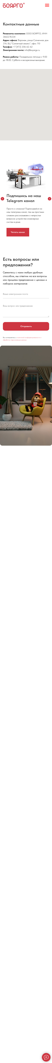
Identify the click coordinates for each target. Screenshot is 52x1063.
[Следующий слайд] (49, 198)
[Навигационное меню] (47, 5)
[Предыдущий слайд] (2, 198)
